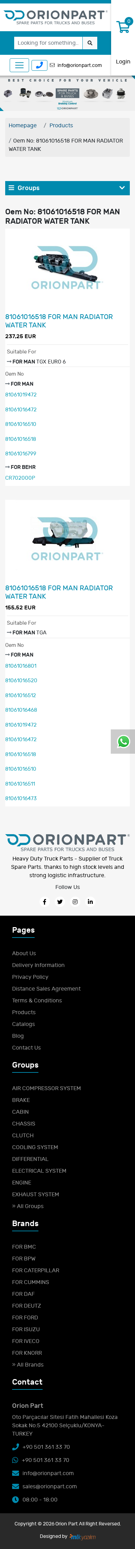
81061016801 (20, 666)
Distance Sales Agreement (46, 989)
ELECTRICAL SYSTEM (39, 1171)
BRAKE (21, 1100)
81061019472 (21, 395)
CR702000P (20, 478)
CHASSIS (23, 1124)
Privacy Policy (30, 977)
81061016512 (20, 696)
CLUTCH (23, 1135)
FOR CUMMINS (30, 1282)
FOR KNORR (27, 1353)
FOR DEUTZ (26, 1306)
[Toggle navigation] (19, 65)
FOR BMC (24, 1247)
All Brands (30, 1365)
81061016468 (21, 710)
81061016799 (20, 454)
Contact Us (26, 1048)
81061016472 (21, 410)
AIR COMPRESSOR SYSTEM (46, 1088)
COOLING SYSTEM (35, 1147)
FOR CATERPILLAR (35, 1270)
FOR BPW (24, 1259)
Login (123, 62)
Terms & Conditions (37, 1001)
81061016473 (21, 799)
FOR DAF (23, 1294)
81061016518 (20, 439)
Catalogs (23, 1024)
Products (61, 125)
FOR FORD (25, 1318)
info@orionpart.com (79, 65)
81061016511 (20, 784)
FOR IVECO (25, 1341)
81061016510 (20, 424)
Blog (18, 1036)
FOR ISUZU (26, 1329)
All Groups (30, 1206)
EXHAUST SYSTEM (35, 1194)
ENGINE (21, 1183)
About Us (24, 953)
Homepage (23, 125)
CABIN (20, 1112)
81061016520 (21, 681)
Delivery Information (38, 965)
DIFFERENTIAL (30, 1159)
